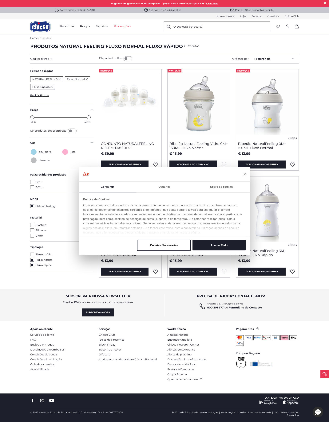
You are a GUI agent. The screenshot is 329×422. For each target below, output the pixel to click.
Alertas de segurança (181, 349)
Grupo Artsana (177, 374)
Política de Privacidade (185, 412)
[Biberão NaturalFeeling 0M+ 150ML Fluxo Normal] (267, 104)
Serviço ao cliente (42, 334)
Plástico (41, 225)
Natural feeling (45, 206)
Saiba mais (212, 3)
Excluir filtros (39, 95)
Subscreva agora (98, 312)
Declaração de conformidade (186, 359)
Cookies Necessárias (164, 245)
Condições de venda (43, 354)
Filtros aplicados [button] (41, 71)
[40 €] (89, 117)
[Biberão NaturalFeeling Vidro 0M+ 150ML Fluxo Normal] (199, 104)
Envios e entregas (42, 344)
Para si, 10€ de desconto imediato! (254, 10)
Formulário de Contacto (245, 307)
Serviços (256, 16)
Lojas (243, 16)
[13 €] (32, 117)
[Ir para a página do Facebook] (32, 400)
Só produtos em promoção (48, 130)
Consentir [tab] (107, 186)
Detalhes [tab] (164, 186)
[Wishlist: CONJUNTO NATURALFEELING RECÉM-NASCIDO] (156, 164)
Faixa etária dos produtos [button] (48, 174)
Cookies (241, 412)
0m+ (39, 182)
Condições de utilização (46, 359)
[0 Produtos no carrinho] (295, 29)
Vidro (39, 235)
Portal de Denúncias (180, 369)
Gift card (104, 354)
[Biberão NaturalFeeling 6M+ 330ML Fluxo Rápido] (267, 211)
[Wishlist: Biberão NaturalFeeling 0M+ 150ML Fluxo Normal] (293, 164)
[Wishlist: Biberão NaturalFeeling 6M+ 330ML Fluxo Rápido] (224, 272)
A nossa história (225, 16)
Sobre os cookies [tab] (221, 186)
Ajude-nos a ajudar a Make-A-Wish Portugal (128, 359)
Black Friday (107, 344)
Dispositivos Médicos (181, 364)
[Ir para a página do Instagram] (42, 400)
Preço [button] (34, 110)
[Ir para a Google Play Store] (268, 402)
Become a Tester (110, 349)
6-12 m (40, 187)
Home (34, 38)
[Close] (325, 3)
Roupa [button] (85, 26)
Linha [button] (34, 198)
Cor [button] (32, 143)
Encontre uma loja (179, 339)
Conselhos (273, 16)
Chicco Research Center (183, 344)
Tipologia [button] (36, 247)
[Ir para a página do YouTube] (51, 400)
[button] (63, 58)
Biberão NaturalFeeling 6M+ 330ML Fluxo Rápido (262, 253)
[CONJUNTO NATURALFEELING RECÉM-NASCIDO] (130, 104)
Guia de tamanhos (42, 364)
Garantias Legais (209, 412)
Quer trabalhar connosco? (184, 379)
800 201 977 (215, 307)
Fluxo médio (44, 254)
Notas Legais (227, 412)
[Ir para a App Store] (291, 402)
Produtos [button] (67, 26)
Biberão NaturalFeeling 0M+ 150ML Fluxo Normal (262, 146)
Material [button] (36, 217)
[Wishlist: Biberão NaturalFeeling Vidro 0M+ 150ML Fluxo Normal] (224, 164)
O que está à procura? (187, 26)
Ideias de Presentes (111, 339)
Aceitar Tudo (219, 245)
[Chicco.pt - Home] (40, 26)
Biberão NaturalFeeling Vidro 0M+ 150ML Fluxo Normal (198, 146)
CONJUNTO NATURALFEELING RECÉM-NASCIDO (127, 146)
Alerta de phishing (179, 354)
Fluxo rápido (44, 265)
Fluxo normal (44, 259)
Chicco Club (292, 16)
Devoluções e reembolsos (47, 349)
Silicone (41, 230)
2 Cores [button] (292, 138)
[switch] (128, 58)
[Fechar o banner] (244, 174)
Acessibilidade (39, 369)
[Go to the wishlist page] (278, 27)
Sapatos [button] (102, 26)
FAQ (33, 339)
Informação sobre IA (260, 412)
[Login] (287, 27)
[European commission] (261, 363)
